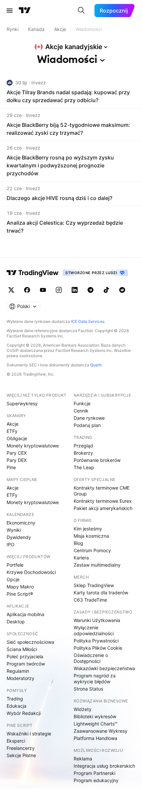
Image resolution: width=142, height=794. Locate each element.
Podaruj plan (87, 425)
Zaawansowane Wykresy (100, 731)
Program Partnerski (94, 773)
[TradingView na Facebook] (27, 290)
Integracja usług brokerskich (104, 766)
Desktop (16, 621)
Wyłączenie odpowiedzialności (94, 630)
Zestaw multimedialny (97, 565)
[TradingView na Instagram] (58, 290)
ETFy (12, 431)
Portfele (15, 565)
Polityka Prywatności (96, 640)
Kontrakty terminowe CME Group (101, 490)
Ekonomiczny (21, 522)
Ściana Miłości (22, 649)
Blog (78, 543)
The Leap (84, 467)
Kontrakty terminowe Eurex (103, 501)
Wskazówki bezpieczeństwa (104, 668)
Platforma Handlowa (95, 738)
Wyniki (14, 530)
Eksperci (16, 741)
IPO (11, 544)
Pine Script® (20, 594)
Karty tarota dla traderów (101, 592)
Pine (11, 467)
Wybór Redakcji (24, 713)
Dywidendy (19, 537)
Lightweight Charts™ (96, 723)
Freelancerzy (21, 748)
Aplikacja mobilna (25, 614)
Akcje (12, 424)
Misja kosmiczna (91, 536)
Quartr (96, 364)
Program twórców (26, 663)
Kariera (81, 557)
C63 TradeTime (90, 600)
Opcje (13, 579)
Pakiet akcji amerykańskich (103, 508)
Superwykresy (22, 403)
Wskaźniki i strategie (29, 733)
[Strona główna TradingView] (25, 10)
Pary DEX (17, 460)
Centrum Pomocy (92, 550)
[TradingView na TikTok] (106, 290)
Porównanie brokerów (97, 460)
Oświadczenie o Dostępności (91, 658)
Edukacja (16, 706)
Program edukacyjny (96, 780)
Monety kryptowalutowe (33, 445)
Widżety (82, 709)
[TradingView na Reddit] (122, 290)
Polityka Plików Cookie (98, 648)
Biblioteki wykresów (95, 716)
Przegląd (83, 445)
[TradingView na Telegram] (90, 290)
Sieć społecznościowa (30, 642)
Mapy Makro (20, 586)
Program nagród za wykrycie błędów (95, 678)
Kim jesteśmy (88, 528)
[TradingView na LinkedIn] (74, 290)
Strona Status (88, 689)
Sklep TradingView (94, 585)
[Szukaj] (81, 10)
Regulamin (18, 671)
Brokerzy (83, 453)
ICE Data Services (87, 321)
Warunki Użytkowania (97, 620)
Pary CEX (17, 453)
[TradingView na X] (11, 290)
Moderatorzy (20, 678)
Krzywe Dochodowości (31, 572)
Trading (15, 698)
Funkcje (82, 403)
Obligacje (17, 438)
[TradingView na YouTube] (43, 290)
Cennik (81, 410)
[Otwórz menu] (9, 10)
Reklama (83, 758)
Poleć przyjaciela (25, 656)
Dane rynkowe (89, 418)
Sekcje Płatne (21, 755)
